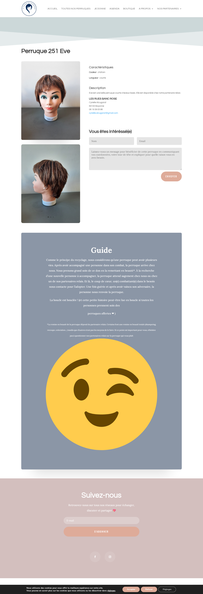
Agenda (114, 9)
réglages (111, 590)
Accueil (53, 9)
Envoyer (171, 176)
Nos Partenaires (168, 9)
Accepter (131, 589)
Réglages (167, 589)
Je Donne (100, 9)
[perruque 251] (50, 223)
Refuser (149, 589)
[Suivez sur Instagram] (110, 556)
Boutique (129, 9)
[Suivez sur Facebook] (95, 556)
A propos (145, 9)
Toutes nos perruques (76, 9)
